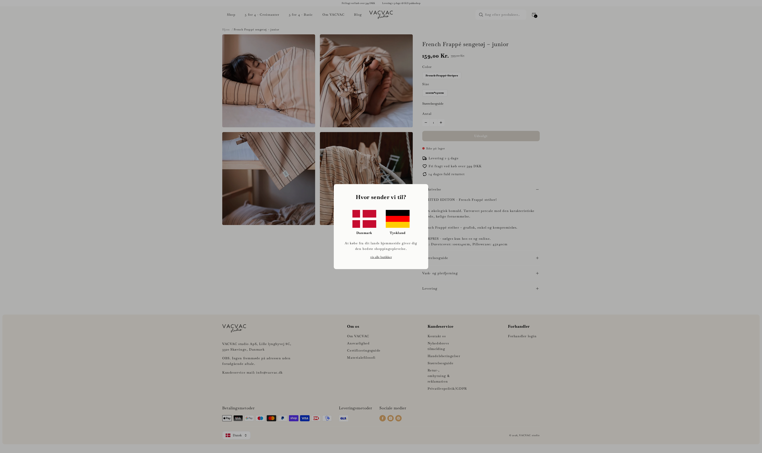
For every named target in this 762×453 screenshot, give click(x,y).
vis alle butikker (381, 257)
